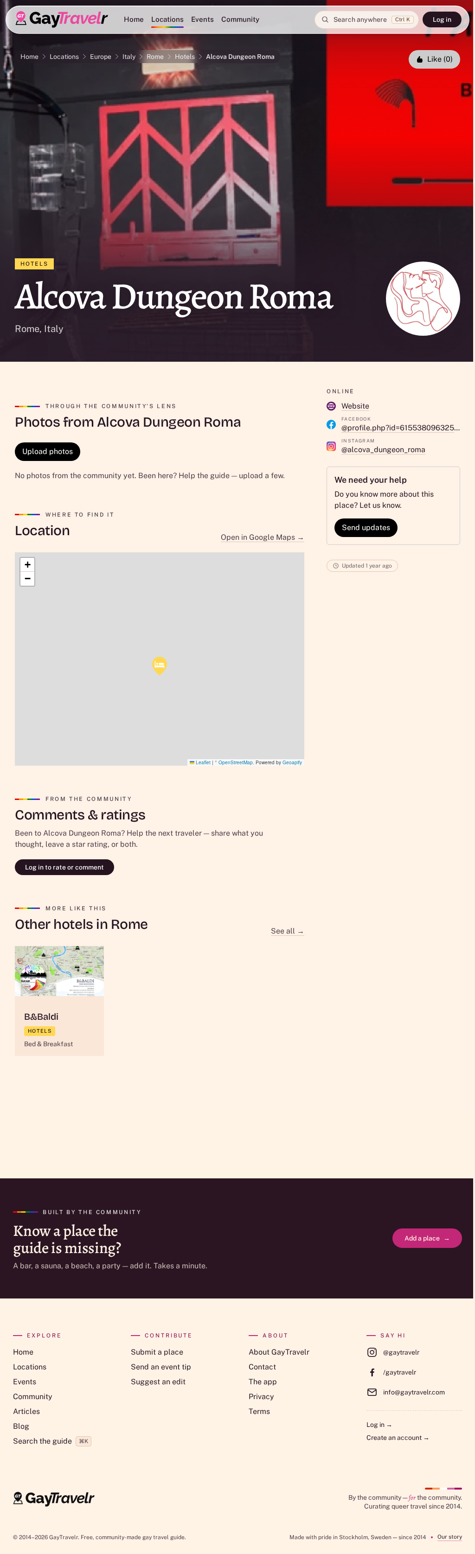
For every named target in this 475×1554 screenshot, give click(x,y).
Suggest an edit (158, 1381)
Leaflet (202, 762)
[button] (159, 666)
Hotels (185, 56)
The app (263, 1381)
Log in (442, 19)
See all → (287, 931)
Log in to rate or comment (64, 867)
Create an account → (398, 1437)
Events (202, 19)
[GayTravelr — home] (54, 1499)
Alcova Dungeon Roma (240, 56)
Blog (21, 1426)
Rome (155, 56)
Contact (262, 1366)
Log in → (379, 1424)
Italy (128, 56)
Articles (26, 1411)
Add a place (427, 1238)
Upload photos (47, 451)
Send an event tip (161, 1366)
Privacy (261, 1396)
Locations (167, 19)
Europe (100, 56)
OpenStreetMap (235, 762)
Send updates (366, 527)
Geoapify (292, 762)
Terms (259, 1411)
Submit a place (157, 1352)
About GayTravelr (279, 1352)
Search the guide (50, 1441)
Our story (449, 1537)
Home (134, 19)
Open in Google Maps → (262, 537)
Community (240, 19)
